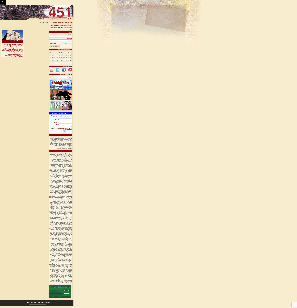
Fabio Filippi (58, 191)
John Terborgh (63, 218)
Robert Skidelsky (62, 260)
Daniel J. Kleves (67, 177)
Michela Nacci (68, 240)
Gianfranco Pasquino (66, 202)
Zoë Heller (69, 282)
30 (70, 57)
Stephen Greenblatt (56, 270)
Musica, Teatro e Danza (61, 144)
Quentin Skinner (55, 255)
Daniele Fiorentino (55, 179)
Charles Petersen (58, 170)
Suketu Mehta (65, 273)
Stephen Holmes (67, 270)
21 (50, 57)
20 (70, 55)
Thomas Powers (61, 274)
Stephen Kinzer (56, 271)
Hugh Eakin (64, 210)
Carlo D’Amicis (53, 169)
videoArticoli (67, 293)
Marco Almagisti (57, 231)
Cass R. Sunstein (62, 169)
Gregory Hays (59, 207)
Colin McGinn (65, 175)
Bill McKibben (59, 166)
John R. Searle (68, 217)
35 (59, 60)
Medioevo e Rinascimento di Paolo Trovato (61, 142)
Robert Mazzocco (60, 259)
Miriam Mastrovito (60, 243)
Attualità (56, 139)
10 (70, 52)
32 (52, 60)
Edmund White (68, 186)
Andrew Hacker (61, 159)
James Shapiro (54, 213)
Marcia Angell (68, 229)
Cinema (61, 139)
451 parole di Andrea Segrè (58, 137)
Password (69, 38)
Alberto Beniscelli (55, 154)
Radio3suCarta (62, 147)
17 (63, 55)
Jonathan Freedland (58, 219)
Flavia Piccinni (68, 194)
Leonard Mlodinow (59, 226)
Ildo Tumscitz (56, 211)
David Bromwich (63, 180)
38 (66, 60)
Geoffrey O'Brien (56, 201)
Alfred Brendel (64, 156)
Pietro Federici (64, 253)
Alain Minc (69, 153)
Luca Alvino (62, 228)
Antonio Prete (59, 163)
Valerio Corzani (67, 278)
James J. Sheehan (67, 212)
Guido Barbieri (68, 207)
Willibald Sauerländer (64, 281)
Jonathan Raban (67, 221)
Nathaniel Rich (68, 244)
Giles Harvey (53, 203)
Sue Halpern (57, 273)
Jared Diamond (63, 213)
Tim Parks (56, 275)
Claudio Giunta (57, 175)
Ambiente (69, 137)
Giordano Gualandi (62, 203)
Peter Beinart (68, 250)
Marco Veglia (54, 232)
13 (54, 55)
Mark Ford (69, 234)
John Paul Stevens (58, 217)
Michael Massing (58, 240)
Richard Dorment (65, 257)
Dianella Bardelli (61, 185)
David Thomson (67, 181)
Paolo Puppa (62, 248)
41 (50, 63)
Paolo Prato (55, 248)
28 (66, 57)
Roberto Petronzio (59, 261)
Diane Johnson (62, 184)
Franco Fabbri (64, 196)
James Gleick (57, 212)
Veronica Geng (54, 279)
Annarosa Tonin (60, 160)
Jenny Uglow (63, 215)
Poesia (59, 145)
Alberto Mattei (64, 154)
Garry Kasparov (61, 200)
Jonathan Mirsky (57, 221)
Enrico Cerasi (57, 190)
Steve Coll (63, 271)
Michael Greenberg (58, 239)
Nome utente (68, 34)
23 (54, 57)
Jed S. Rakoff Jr (56, 215)
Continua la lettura (16, 56)
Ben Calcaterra (65, 164)
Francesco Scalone (54, 196)
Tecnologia (68, 148)
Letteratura (60, 142)
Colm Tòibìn (59, 176)
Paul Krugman (68, 249)
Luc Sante (56, 228)
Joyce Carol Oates (65, 223)
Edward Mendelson (66, 187)
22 (52, 57)
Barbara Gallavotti (55, 164)
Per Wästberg (53, 250)
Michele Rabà (54, 242)
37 (63, 60)
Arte (51, 139)
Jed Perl (69, 213)
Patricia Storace (58, 249)
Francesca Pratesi (67, 195)
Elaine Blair (54, 189)
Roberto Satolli (60, 263)
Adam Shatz (62, 153)
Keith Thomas (58, 224)
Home (3, 9)
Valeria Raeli (59, 278)
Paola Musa (61, 247)
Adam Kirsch (54, 153)
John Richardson (54, 218)
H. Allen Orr (62, 208)
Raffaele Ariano (65, 255)
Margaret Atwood (63, 232)
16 (61, 55)
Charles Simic (54, 171)
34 (57, 60)
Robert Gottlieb (63, 258)
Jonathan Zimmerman (56, 222)
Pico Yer (67, 252)
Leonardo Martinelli (61, 227)
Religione (69, 147)
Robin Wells (68, 263)
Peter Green (60, 252)
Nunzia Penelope (63, 245)
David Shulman (58, 181)
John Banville (65, 216)
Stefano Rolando (67, 269)
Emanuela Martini (63, 189)
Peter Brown (53, 252)
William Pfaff (53, 281)
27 (63, 57)
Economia (66, 139)
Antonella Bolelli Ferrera (60, 161)
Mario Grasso (62, 234)
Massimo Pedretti (61, 237)
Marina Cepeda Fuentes (62, 233)
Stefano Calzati (60, 268)
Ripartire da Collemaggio (16, 40)
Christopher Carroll (63, 173)
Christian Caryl (63, 171)
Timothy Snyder (60, 276)
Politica (64, 145)
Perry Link (61, 250)
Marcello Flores (59, 229)
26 (61, 57)
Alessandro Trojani (54, 156)
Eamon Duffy (59, 186)
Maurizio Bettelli (59, 238)
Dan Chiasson (59, 177)
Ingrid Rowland (64, 211)
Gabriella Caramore (62, 198)
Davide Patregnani (55, 182)
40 (70, 60)
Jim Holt (59, 216)
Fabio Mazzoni (66, 191)
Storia (63, 148)
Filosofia (55, 140)
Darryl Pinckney (65, 179)
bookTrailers (67, 296)
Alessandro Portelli (66, 155)
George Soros (65, 201)
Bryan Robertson (56, 168)
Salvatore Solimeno (59, 265)
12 (52, 55)
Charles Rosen (68, 170)
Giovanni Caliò (57, 205)
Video (3, 1)
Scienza (59, 148)
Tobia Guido (68, 276)
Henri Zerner (56, 210)
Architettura (68, 138)
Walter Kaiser (56, 280)
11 (50, 55)
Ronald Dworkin (63, 264)
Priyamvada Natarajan (65, 254)
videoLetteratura (66, 290)
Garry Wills (69, 200)
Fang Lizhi (60, 192)
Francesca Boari (56, 195)
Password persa (55, 46)
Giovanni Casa (65, 205)
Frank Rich (57, 197)
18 (66, 55)
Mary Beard (61, 236)
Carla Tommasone (66, 168)
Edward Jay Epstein (55, 187)
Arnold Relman (68, 163)
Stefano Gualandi (57, 269)
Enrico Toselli (65, 190)
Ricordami (53, 43)
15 (59, 55)
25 (59, 57)
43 (54, 63)
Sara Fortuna (57, 266)
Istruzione (61, 140)
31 (50, 60)
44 (57, 63)
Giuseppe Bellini (63, 206)
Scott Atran (65, 266)
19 (68, 55)
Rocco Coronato (53, 264)
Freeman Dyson (64, 197)
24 (57, 57)
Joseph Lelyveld (67, 222)
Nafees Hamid (59, 244)
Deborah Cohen (65, 182)
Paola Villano (68, 247)
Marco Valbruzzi (67, 231)
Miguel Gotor (61, 242)
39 (68, 60)
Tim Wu (62, 275)
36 (61, 60)
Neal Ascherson (54, 245)
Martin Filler (53, 236)
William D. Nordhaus (66, 280)
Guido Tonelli (55, 208)
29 (68, 57)
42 (52, 63)
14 (57, 55)
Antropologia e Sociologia (57, 138)
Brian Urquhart (67, 166)
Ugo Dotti (52, 278)
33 (54, 60)
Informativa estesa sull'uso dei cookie (37, 304)
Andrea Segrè (63, 158)
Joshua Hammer (54, 223)
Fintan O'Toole (59, 194)
